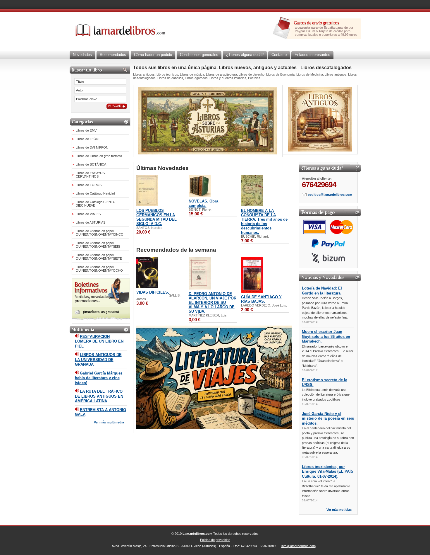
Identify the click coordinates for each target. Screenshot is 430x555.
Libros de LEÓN (87, 139)
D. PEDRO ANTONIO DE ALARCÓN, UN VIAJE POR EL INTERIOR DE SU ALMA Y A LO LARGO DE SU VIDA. (212, 303)
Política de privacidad (215, 540)
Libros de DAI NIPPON (92, 147)
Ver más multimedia (109, 422)
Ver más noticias (339, 509)
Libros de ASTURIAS (90, 222)
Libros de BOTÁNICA (91, 164)
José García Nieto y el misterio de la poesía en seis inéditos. (328, 418)
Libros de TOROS (89, 185)
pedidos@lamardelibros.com (330, 194)
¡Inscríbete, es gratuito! (101, 312)
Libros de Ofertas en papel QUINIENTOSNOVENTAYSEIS (98, 244)
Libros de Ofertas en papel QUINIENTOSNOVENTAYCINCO (99, 232)
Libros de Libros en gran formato (99, 156)
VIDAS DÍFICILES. (152, 292)
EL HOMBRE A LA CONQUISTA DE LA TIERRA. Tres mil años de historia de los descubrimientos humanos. (264, 221)
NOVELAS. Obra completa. (203, 203)
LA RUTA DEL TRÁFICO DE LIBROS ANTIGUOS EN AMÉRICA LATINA (99, 396)
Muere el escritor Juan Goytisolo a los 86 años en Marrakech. (326, 336)
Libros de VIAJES (88, 214)
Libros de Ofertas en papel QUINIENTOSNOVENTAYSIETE (99, 256)
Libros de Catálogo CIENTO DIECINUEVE (96, 203)
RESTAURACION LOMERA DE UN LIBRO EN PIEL (99, 341)
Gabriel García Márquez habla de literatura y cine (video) (99, 378)
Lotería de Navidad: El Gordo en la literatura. (322, 290)
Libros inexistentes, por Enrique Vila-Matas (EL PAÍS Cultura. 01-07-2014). (327, 471)
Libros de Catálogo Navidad (95, 193)
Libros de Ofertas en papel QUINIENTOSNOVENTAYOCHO (99, 268)
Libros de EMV (86, 130)
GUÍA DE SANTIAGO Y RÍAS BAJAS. (261, 299)
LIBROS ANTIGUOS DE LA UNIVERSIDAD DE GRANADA (98, 360)
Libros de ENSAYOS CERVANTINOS (90, 174)
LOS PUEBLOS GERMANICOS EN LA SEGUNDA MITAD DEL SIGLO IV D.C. (156, 217)
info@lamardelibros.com (298, 546)
